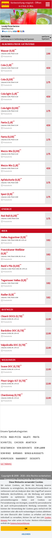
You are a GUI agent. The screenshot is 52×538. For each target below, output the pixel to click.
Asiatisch (31, 442)
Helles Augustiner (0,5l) (14, 237)
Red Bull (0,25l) (10, 215)
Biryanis (17, 453)
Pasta (36, 436)
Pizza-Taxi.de (23, 479)
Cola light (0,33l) (10, 108)
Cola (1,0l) (7, 65)
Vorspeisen (7, 458)
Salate (27, 436)
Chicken (19, 442)
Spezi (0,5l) (7, 194)
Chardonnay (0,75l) (12, 395)
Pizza (4, 436)
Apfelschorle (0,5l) (11, 179)
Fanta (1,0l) (8, 122)
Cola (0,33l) (8, 79)
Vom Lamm (39, 447)
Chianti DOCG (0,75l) (12, 316)
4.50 (48, 67)
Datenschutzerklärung (19, 523)
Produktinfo (7, 56)
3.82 (48, 240)
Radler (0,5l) (8, 294)
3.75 (48, 182)
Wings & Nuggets (34, 453)
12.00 (48, 319)
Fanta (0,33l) (8, 136)
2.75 (48, 82)
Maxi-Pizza (15, 436)
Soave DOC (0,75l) (11, 366)
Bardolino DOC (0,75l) (13, 330)
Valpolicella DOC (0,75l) (14, 345)
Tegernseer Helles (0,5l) (14, 280)
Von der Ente (24, 447)
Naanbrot (21, 458)
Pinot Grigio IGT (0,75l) (14, 380)
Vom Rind (6, 453)
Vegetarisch (8, 447)
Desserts (35, 458)
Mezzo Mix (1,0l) (10, 165)
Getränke (6, 463)
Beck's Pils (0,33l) (11, 266)
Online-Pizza (40, 479)
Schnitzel (6, 442)
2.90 (48, 53)
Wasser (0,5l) (8, 50)
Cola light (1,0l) (10, 93)
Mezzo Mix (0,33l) (11, 151)
